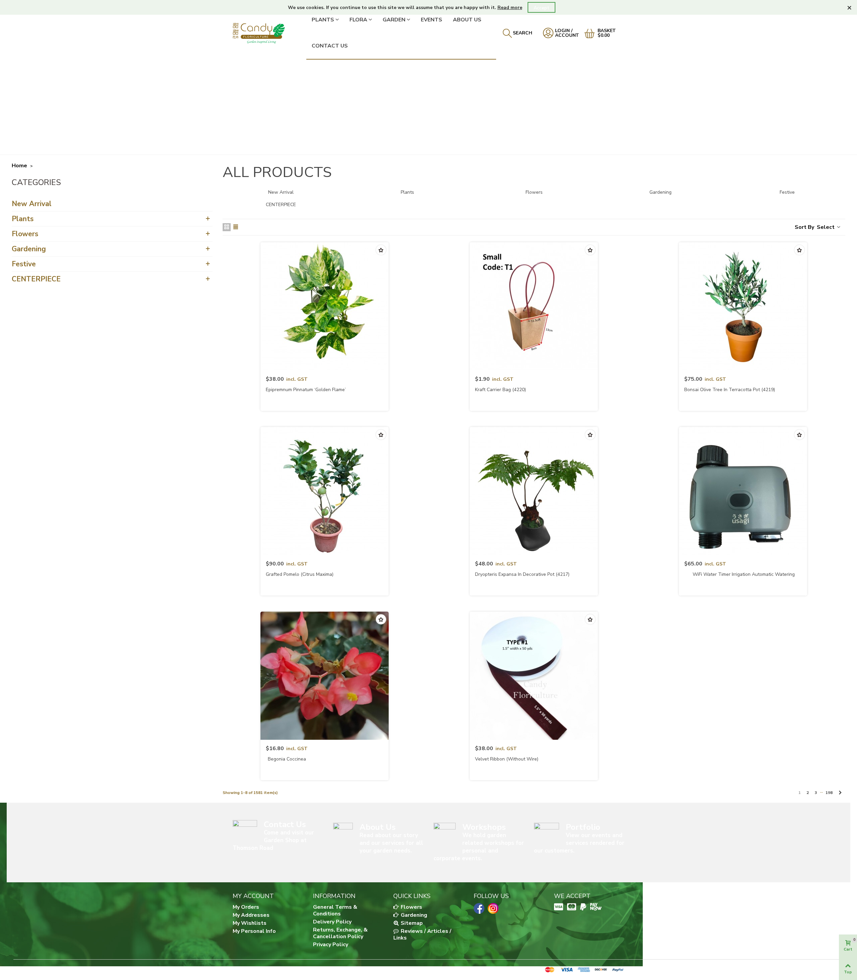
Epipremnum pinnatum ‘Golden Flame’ (306, 389)
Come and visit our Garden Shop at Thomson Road (273, 840)
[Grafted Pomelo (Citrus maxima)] (324, 491)
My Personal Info (254, 931)
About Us (467, 19)
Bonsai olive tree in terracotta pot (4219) (729, 389)
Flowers (25, 234)
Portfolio (583, 827)
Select (826, 227)
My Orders (246, 907)
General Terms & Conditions (335, 910)
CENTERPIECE (36, 279)
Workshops (484, 827)
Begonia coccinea (287, 759)
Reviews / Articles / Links (422, 934)
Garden (394, 19)
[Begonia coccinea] (324, 676)
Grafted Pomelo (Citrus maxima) (299, 574)
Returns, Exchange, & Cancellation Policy (340, 933)
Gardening (29, 249)
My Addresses (251, 915)
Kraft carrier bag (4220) (500, 389)
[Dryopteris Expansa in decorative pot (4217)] (534, 491)
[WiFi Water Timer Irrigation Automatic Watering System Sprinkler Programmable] (743, 491)
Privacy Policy (330, 944)
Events (431, 19)
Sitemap (411, 923)
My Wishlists (249, 923)
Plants (323, 19)
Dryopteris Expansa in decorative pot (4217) (522, 574)
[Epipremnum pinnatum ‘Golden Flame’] (324, 306)
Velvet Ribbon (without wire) (506, 759)
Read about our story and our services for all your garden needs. (391, 843)
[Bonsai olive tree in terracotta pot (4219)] (743, 306)
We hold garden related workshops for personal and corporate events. (479, 846)
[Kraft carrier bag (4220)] (534, 306)
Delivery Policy (332, 921)
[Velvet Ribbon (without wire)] (534, 676)
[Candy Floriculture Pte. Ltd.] (269, 33)
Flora (358, 19)
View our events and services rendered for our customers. (579, 843)
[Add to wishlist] (381, 250)
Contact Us (330, 46)
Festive (24, 264)
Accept (541, 8)
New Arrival (32, 203)
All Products (37, 183)
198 (829, 792)
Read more (509, 7)
